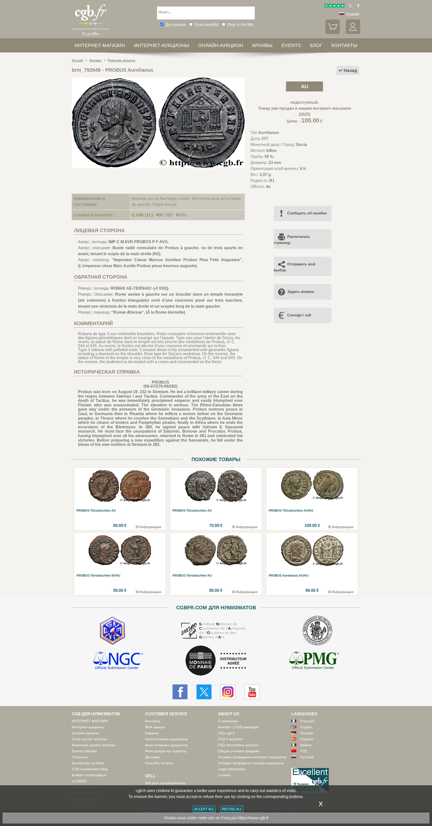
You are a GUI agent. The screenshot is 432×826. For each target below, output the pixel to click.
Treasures (80, 757)
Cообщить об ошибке (307, 213)
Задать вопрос (300, 291)
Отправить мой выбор (294, 267)
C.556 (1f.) (142, 214)
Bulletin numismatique (89, 775)
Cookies (224, 775)
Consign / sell (299, 315)
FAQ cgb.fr (226, 733)
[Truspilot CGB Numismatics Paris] (334, 6)
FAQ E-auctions (230, 739)
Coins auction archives (90, 739)
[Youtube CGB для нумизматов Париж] (252, 691)
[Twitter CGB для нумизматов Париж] (204, 691)
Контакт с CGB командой (238, 727)
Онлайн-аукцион (220, 45)
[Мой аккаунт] (353, 33)
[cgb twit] (349, 6)
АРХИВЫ (262, 45)
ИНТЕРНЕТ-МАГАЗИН (100, 45)
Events (291, 45)
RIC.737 (164, 214)
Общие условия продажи (238, 751)
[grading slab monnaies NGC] (118, 661)
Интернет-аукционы (161, 45)
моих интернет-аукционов (166, 739)
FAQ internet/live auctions (238, 745)
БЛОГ (316, 45)
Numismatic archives (88, 763)
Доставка (152, 757)
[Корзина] (333, 33)
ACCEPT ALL (204, 809)
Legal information (232, 769)
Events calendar (84, 751)
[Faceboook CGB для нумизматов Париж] (180, 691)
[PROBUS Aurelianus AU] (158, 166)
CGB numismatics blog (90, 769)
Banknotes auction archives (93, 745)
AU (304, 86)
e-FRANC (79, 781)
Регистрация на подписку (165, 751)
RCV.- (182, 214)
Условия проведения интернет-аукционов (252, 757)
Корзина (151, 733)
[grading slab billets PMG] (314, 661)
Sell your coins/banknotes (165, 783)
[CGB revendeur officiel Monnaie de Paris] (216, 661)
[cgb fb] (357, 6)
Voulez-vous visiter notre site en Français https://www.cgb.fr (216, 818)
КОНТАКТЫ (344, 45)
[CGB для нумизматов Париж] (90, 36)
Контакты (152, 721)
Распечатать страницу (292, 239)
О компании (228, 721)
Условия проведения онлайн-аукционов (251, 763)
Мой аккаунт (155, 727)
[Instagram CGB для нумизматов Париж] (228, 691)
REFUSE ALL (232, 809)
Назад (350, 70)
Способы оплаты (159, 763)
